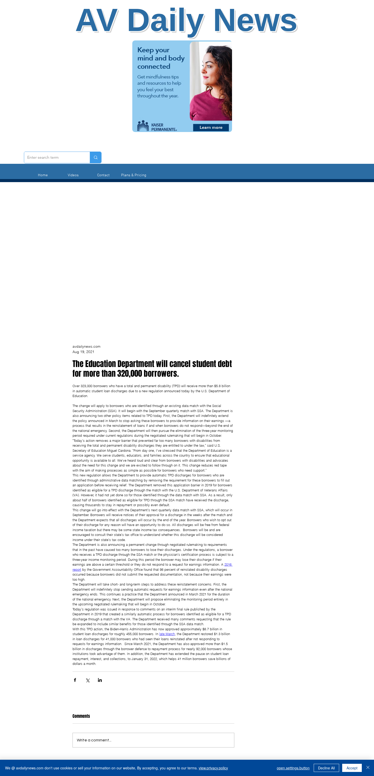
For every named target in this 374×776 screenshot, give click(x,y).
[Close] (368, 768)
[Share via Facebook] (75, 680)
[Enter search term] (95, 157)
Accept (352, 767)
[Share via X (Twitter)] (87, 680)
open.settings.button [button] (293, 767)
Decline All (326, 767)
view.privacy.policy (213, 767)
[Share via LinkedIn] (99, 680)
